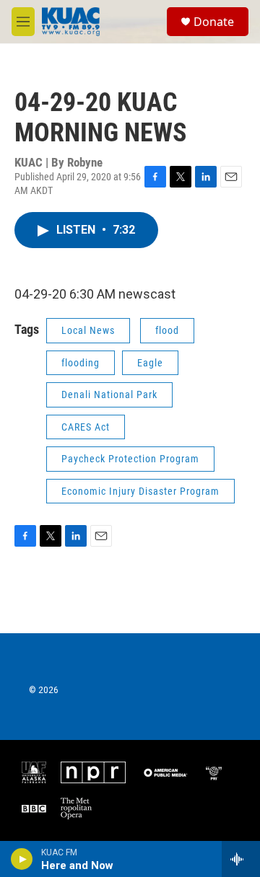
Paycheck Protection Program (130, 458)
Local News (88, 330)
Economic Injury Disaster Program (140, 491)
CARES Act (85, 427)
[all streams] (241, 859)
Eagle (150, 363)
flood (167, 330)
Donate (214, 21)
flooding (80, 363)
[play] (22, 859)
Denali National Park (109, 394)
